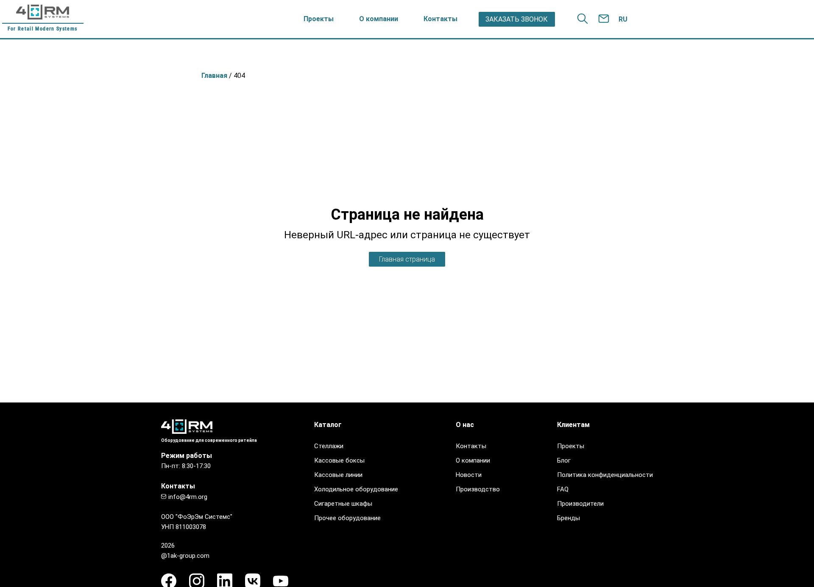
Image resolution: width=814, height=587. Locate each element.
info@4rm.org (187, 497)
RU (623, 19)
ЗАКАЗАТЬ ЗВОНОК (516, 19)
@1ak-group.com (185, 555)
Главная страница (407, 259)
